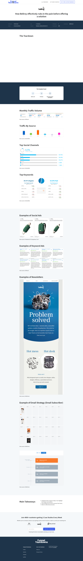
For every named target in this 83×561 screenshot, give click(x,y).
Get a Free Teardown (40, 547)
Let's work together (54, 2)
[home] (13, 2)
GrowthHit (55, 547)
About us (38, 549)
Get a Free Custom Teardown (67, 2)
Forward (24, 554)
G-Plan (24, 549)
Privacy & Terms (39, 552)
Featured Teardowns (27, 547)
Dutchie (24, 552)
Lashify (24, 557)
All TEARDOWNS (45, 2)
